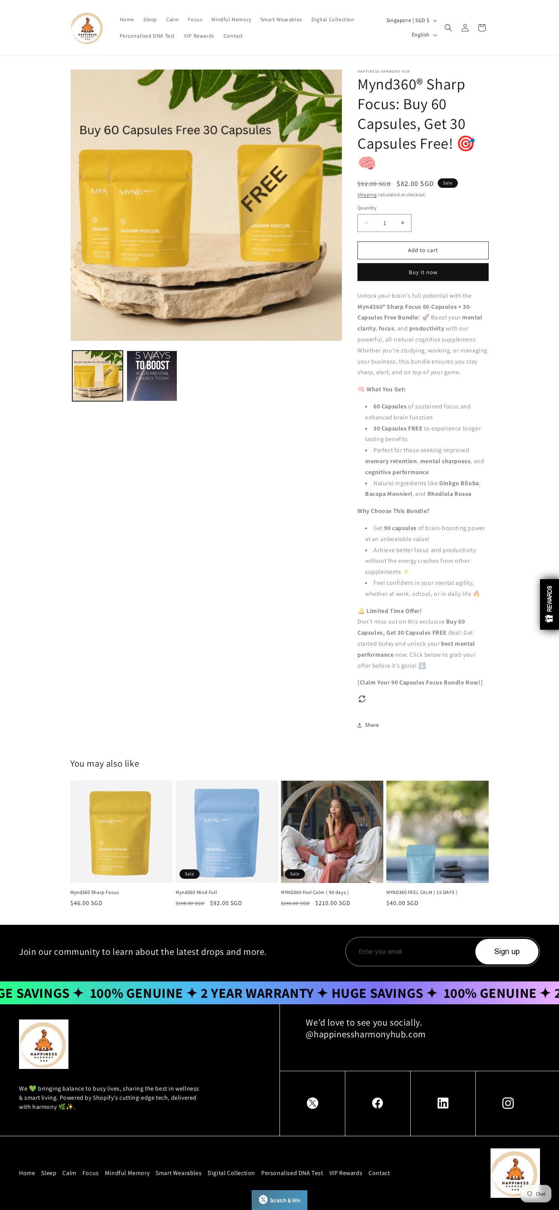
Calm (69, 1173)
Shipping (367, 194)
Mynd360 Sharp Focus (94, 892)
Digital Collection (231, 1173)
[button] (448, 27)
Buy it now (423, 272)
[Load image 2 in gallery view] (152, 376)
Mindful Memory (127, 1173)
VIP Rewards (346, 1173)
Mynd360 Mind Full (196, 892)
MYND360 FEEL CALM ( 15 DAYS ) (421, 892)
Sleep (48, 1173)
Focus (91, 1173)
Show (279, 1200)
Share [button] (372, 724)
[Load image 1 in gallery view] (97, 376)
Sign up (507, 952)
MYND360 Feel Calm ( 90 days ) (315, 892)
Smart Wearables (179, 1173)
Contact (379, 1173)
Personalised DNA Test (292, 1173)
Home (27, 1173)
